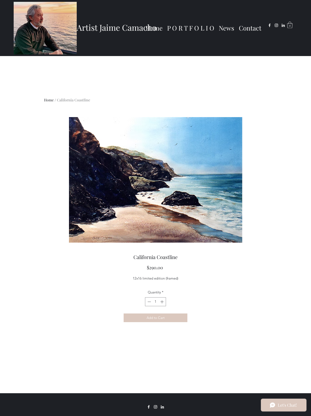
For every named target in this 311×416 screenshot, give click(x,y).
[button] (290, 25)
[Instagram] (276, 25)
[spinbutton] (155, 302)
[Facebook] (269, 25)
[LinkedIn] (283, 25)
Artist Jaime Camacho (117, 27)
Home (49, 100)
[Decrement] (149, 302)
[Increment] (162, 302)
